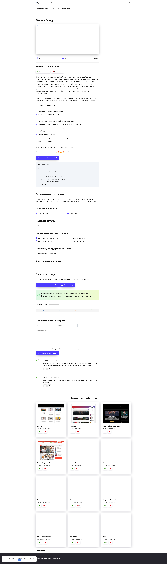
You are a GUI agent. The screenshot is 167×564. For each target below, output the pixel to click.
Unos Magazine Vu (44, 463)
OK (19, 560)
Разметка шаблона (51, 171)
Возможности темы (48, 169)
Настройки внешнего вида (54, 176)
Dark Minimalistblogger (111, 426)
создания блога (64, 201)
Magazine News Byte (110, 500)
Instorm (73, 426)
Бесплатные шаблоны (45, 9)
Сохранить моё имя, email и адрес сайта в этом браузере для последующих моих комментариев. (66, 349)
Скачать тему (45, 184)
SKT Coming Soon (44, 537)
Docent (105, 537)
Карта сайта (40, 550)
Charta (72, 500)
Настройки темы (50, 174)
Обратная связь (64, 9)
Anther (40, 426)
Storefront (106, 463)
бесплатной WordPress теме (76, 199)
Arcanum (73, 537)
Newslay (40, 500)
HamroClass (74, 463)
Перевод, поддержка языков (55, 179)
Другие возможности (52, 181)
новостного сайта (77, 201)
